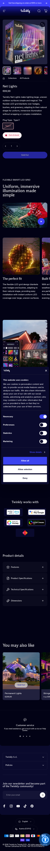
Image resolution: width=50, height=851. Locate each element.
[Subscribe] (42, 795)
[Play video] (25, 215)
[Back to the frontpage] (4, 78)
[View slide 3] (26, 736)
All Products (24, 78)
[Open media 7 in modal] (42, 24)
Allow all (25, 461)
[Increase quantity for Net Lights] (17, 146)
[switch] (43, 425)
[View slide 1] (20, 736)
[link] (21, 256)
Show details (36, 452)
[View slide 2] (23, 736)
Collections (12, 78)
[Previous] (4, 3)
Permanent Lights (13, 693)
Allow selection (25, 469)
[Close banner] (46, 370)
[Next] (46, 3)
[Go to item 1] (17, 70)
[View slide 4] (29, 736)
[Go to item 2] (27, 70)
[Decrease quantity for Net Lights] (5, 146)
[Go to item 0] (7, 70)
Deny (25, 478)
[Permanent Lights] (21, 670)
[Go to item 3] (38, 70)
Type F (8, 126)
